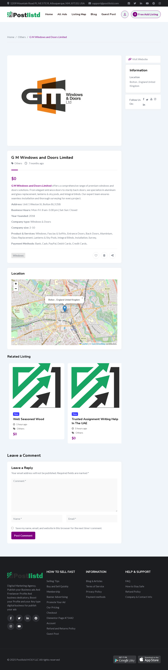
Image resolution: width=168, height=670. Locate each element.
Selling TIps (53, 581)
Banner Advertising (57, 596)
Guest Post (108, 14)
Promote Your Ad (56, 602)
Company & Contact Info (138, 596)
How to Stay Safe (134, 586)
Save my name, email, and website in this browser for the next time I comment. (59, 528)
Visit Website (140, 59)
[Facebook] (143, 99)
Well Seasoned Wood (26, 419)
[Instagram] (155, 99)
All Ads (62, 14)
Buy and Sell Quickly (57, 586)
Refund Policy (133, 591)
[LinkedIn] (144, 105)
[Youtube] (151, 99)
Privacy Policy (94, 591)
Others (22, 36)
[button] (65, 308)
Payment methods (95, 596)
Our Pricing (53, 607)
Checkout (52, 612)
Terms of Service (95, 586)
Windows (18, 255)
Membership (53, 591)
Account (51, 623)
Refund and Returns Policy (61, 628)
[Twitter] (147, 99)
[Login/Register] (124, 14)
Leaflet (84, 343)
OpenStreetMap (98, 343)
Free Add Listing (148, 14)
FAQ (127, 581)
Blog (94, 14)
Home (49, 14)
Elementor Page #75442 (60, 617)
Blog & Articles (94, 581)
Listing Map (79, 14)
